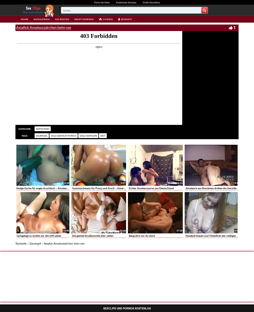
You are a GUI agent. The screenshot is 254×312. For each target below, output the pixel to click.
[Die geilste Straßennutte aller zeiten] (98, 212)
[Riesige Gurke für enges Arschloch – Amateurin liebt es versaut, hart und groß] (42, 165)
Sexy (102, 135)
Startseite (21, 243)
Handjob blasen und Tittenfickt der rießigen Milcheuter (217, 235)
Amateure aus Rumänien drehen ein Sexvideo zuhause (217, 188)
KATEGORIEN (42, 19)
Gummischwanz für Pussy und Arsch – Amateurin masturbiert (108, 188)
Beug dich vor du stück (142, 235)
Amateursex (42, 128)
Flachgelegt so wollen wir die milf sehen (38, 235)
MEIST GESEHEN (84, 19)
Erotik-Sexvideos (151, 2)
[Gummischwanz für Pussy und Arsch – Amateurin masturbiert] (98, 165)
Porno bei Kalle (102, 2)
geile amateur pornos (63, 135)
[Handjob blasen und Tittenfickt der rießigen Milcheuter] (212, 212)
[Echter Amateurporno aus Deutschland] (155, 165)
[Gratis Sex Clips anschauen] (37, 10)
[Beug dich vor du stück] (155, 212)
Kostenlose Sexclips (126, 2)
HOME (24, 19)
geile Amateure (88, 135)
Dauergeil (42, 135)
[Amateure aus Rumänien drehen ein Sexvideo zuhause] (212, 165)
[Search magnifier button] (204, 10)
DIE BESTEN (62, 19)
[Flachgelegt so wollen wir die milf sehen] (42, 212)
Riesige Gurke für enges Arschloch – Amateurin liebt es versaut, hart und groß (60, 188)
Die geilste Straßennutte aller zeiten (92, 235)
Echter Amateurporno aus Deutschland (151, 188)
